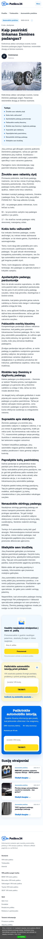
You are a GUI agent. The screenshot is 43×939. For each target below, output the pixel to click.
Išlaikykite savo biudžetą (14, 141)
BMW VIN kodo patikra (9, 877)
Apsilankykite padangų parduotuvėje (18, 119)
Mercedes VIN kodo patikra (11, 880)
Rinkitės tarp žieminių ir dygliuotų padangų (21, 126)
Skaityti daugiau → (23, 778)
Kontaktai (5, 904)
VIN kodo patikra (7, 860)
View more (17, 934)
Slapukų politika (7, 925)
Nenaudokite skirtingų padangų (16, 137)
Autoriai (4, 866)
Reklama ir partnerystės (10, 911)
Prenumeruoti (21, 651)
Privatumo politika (8, 921)
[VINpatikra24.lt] (12, 4)
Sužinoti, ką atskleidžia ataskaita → (18, 697)
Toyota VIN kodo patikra (10, 887)
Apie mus (5, 901)
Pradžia (4, 13)
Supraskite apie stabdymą (15, 130)
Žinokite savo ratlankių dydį (15, 111)
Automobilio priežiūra (29, 13)
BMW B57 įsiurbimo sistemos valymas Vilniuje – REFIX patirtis (27, 771)
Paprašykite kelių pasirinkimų (16, 133)
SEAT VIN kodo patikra (9, 890)
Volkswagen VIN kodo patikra (12, 883)
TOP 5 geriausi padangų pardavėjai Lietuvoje (24, 808)
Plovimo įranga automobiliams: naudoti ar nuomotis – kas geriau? (26, 790)
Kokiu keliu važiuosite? (14, 115)
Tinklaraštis (13, 13)
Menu (38, 4)
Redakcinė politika (8, 907)
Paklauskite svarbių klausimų (16, 122)
